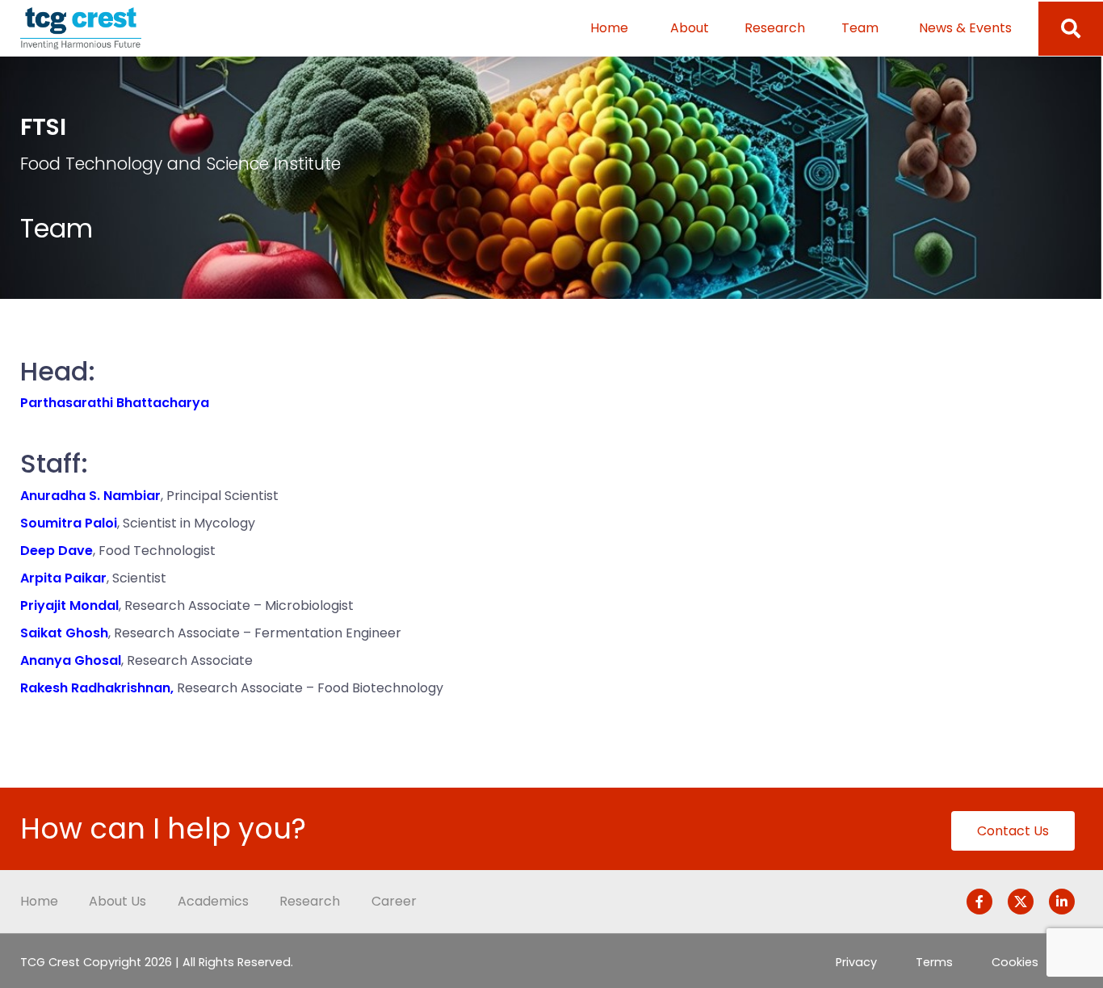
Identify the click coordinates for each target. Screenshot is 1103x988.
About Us (117, 901)
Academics (213, 901)
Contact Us (1013, 831)
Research (774, 28)
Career (394, 901)
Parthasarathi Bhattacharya (114, 402)
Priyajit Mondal (69, 605)
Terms (934, 962)
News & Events (965, 28)
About (689, 28)
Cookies (1015, 962)
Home (609, 28)
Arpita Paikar (63, 578)
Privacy (856, 962)
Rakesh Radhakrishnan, (97, 688)
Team (860, 28)
